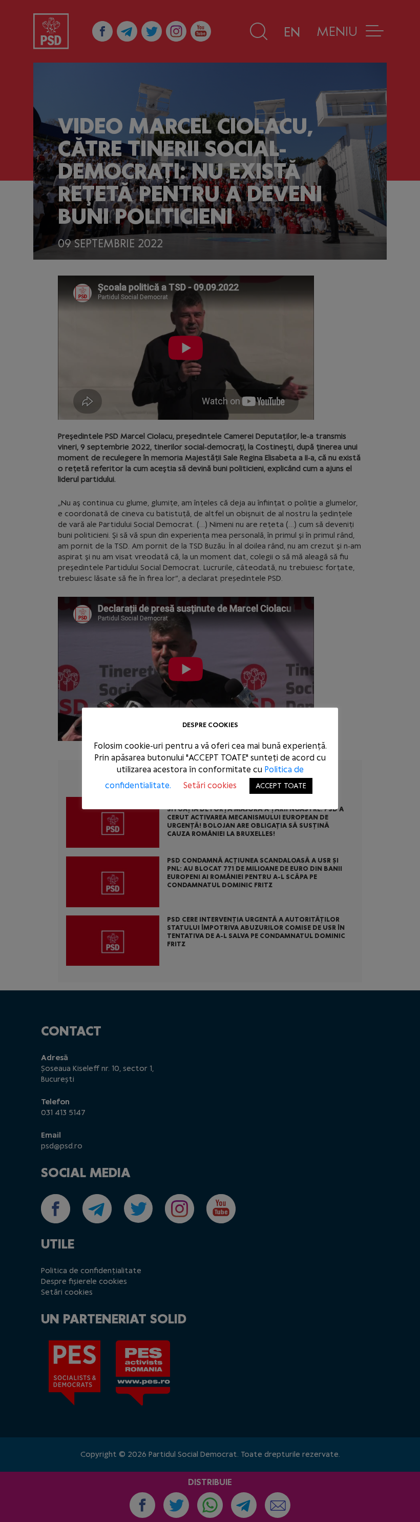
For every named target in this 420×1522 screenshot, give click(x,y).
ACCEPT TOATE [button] (281, 786)
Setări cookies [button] (210, 785)
